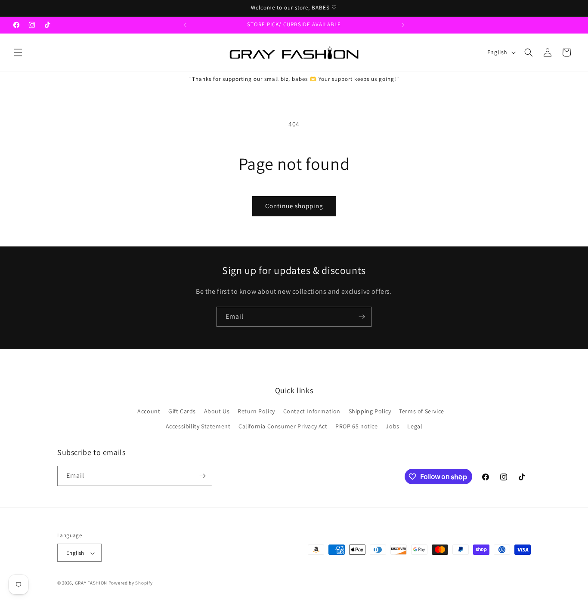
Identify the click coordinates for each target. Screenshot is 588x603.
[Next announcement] (402, 25)
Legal (414, 427)
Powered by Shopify (130, 583)
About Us (217, 411)
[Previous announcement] (185, 25)
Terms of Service (421, 411)
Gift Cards (182, 411)
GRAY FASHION (91, 583)
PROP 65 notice (356, 427)
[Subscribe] (361, 317)
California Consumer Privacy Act (283, 427)
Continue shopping (294, 206)
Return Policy (256, 411)
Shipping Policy (370, 411)
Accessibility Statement (198, 427)
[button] (18, 52)
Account (148, 411)
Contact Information (311, 411)
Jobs (392, 427)
